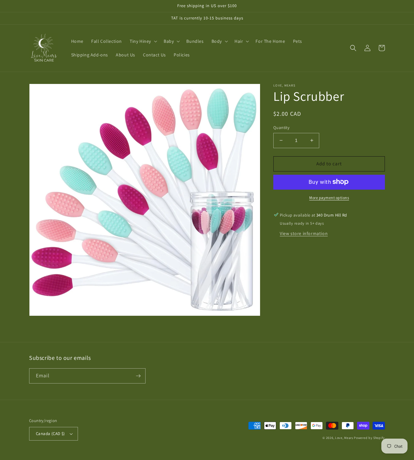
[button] (143, 41)
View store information (304, 233)
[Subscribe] (138, 375)
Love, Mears (344, 438)
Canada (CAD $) (50, 433)
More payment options (329, 197)
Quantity (281, 127)
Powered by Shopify (369, 438)
